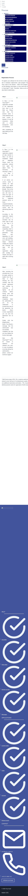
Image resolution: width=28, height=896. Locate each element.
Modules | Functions (10, 30)
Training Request (9, 57)
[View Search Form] (3, 65)
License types (5, 745)
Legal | (3, 3)
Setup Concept (9, 19)
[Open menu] (3, 71)
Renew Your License (10, 42)
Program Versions (10, 15)
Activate (4, 795)
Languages (8, 26)
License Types (8, 36)
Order (3, 770)
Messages (4, 714)
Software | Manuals (10, 47)
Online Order (8, 38)
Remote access (6, 689)
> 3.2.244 (4, 6)
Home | (3, 1)
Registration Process (11, 40)
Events (7, 28)
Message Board (9, 60)
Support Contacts (10, 53)
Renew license (5, 820)
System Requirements (11, 17)
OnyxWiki (4, 639)
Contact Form (9, 55)
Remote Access (9, 59)
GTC (7, 892)
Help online (4, 664)
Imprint (3, 892)
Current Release (9, 21)
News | (3, 4)
